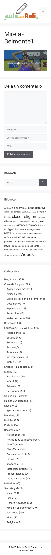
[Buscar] (43, 182)
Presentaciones (15, 473)
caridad (25, 212)
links (19, 233)
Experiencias (14, 308)
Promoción (13, 313)
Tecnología (13, 347)
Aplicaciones (14, 332)
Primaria (11, 386)
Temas (8, 493)
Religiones (12, 522)
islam (29, 229)
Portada (8, 425)
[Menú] (43, 11)
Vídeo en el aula (16, 478)
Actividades (13, 434)
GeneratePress (25, 550)
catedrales (32, 212)
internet (22, 229)
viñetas (16, 255)
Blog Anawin (11, 279)
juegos (14, 233)
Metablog (9, 415)
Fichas (10, 459)
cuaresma (41, 217)
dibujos (8, 221)
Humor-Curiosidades (16, 400)
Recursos (9, 430)
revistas (9, 245)
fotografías (39, 221)
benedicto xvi (36, 207)
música (8, 237)
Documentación (15, 454)
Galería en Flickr (13, 396)
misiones (38, 233)
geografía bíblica (10, 225)
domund (16, 221)
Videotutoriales (15, 357)
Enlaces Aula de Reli (15, 366)
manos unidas (28, 233)
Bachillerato (13, 376)
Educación (24, 221)
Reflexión (9, 483)
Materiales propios (17, 468)
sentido (42, 246)
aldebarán (18, 207)
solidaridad (10, 249)
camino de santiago (12, 212)
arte (26, 208)
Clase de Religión (14, 284)
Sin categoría (11, 488)
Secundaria (13, 391)
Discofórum (13, 449)
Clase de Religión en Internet (23, 298)
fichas (31, 221)
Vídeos (27, 254)
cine (9, 217)
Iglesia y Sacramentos (19, 507)
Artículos (12, 294)
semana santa (32, 246)
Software (12, 342)
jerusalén (36, 230)
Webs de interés (16, 318)
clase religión (24, 216)
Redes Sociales (32, 242)
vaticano (33, 249)
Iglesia (7, 405)
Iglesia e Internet (16, 410)
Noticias (8, 420)
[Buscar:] (21, 182)
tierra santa (22, 249)
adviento (7, 208)
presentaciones (14, 241)
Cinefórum (12, 444)
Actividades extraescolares (22, 439)
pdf (34, 237)
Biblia (10, 498)
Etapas (8, 371)
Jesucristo (12, 512)
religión (42, 241)
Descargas (10, 323)
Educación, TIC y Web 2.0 (18, 328)
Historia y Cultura (16, 502)
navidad (19, 237)
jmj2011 (7, 233)
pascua (29, 237)
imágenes (11, 229)
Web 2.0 (11, 362)
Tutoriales (12, 352)
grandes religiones (28, 224)
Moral (10, 517)
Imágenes (12, 464)
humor (43, 225)
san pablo (20, 246)
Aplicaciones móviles (18, 289)
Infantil (10, 381)
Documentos (14, 303)
